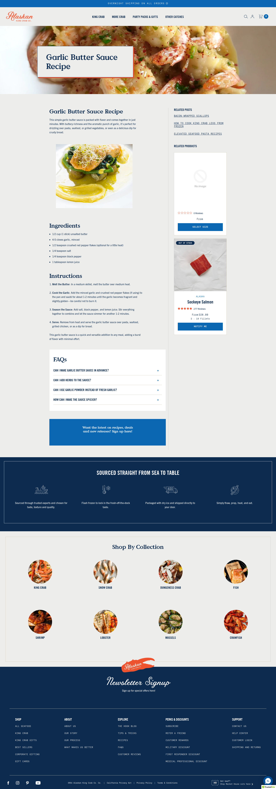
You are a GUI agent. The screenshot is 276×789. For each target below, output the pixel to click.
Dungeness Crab (170, 588)
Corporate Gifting (27, 754)
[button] (167, 3)
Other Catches (174, 17)
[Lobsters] (105, 622)
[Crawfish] (236, 622)
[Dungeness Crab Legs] (170, 572)
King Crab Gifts (26, 740)
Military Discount (178, 747)
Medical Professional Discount (186, 761)
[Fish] (236, 572)
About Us (70, 726)
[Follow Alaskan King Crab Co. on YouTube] (38, 783)
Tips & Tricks (127, 733)
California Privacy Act (119, 783)
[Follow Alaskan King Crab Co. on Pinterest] (27, 783)
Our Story (70, 733)
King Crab (98, 17)
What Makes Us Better (78, 747)
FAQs (121, 747)
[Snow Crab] (105, 572)
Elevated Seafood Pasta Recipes (198, 133)
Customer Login (242, 740)
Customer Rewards (177, 740)
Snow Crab (105, 588)
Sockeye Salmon (200, 302)
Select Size (200, 227)
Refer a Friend (176, 733)
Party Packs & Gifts (145, 17)
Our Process (72, 740)
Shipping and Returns (246, 747)
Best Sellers (23, 747)
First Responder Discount (183, 754)
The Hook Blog (127, 726)
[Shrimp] (40, 622)
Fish (236, 588)
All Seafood (23, 726)
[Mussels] (170, 622)
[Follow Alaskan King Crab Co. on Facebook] (8, 783)
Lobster (105, 638)
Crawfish (236, 638)
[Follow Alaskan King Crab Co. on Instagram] (17, 783)
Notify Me (200, 326)
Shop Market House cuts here (235, 784)
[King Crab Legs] (40, 572)
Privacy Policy (144, 783)
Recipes (123, 740)
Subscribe (172, 726)
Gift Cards (22, 761)
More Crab (118, 17)
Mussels (170, 638)
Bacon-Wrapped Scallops (191, 116)
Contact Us (239, 726)
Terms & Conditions (167, 783)
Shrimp (40, 638)
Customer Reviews (129, 754)
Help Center (240, 733)
